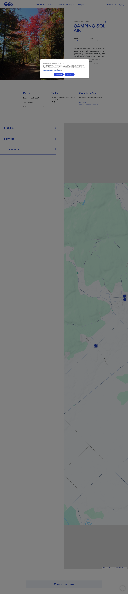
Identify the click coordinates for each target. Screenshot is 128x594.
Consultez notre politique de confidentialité (52, 70)
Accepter (69, 74)
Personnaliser (59, 74)
